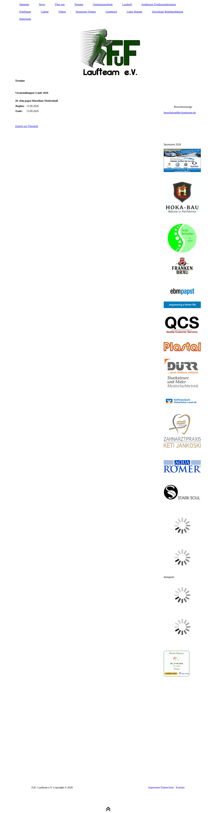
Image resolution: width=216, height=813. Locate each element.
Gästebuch (111, 11)
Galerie (45, 11)
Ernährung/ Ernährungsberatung (159, 4)
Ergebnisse (25, 11)
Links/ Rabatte (134, 11)
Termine (78, 4)
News (42, 4)
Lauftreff (127, 4)
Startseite (24, 4)
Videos (62, 11)
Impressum (25, 19)
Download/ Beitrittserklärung (167, 11)
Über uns (60, 4)
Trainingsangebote (103, 4)
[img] (108, 38)
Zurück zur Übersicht (26, 126)
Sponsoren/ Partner (86, 11)
